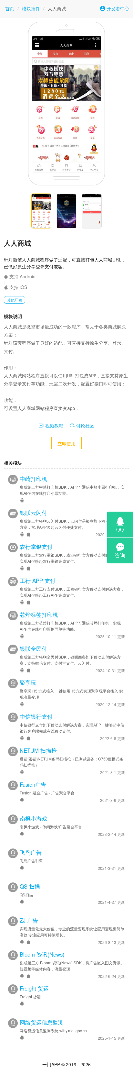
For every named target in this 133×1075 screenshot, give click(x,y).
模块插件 (31, 8)
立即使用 (66, 443)
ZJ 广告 (29, 920)
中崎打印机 (33, 478)
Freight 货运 (34, 988)
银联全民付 (33, 648)
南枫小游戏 (33, 818)
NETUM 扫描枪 (38, 750)
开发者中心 (117, 8)
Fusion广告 (33, 784)
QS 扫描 (30, 886)
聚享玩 (28, 682)
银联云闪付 (33, 512)
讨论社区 (84, 425)
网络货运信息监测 (42, 1022)
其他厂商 (14, 300)
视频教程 (53, 425)
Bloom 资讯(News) (42, 954)
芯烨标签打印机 (39, 614)
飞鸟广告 (31, 852)
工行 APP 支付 (38, 580)
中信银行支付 (36, 716)
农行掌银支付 (36, 546)
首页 (9, 8)
